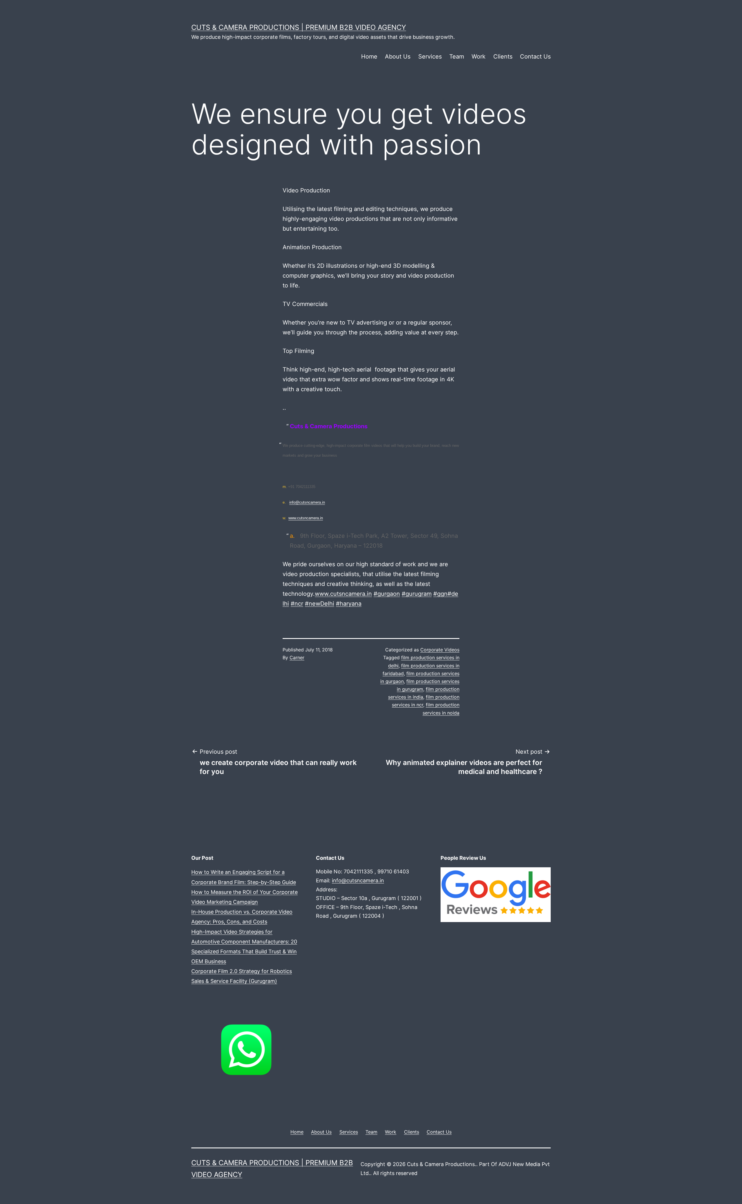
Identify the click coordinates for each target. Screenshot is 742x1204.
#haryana (348, 603)
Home (369, 56)
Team (456, 56)
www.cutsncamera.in (305, 518)
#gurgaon (387, 593)
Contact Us (535, 56)
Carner (297, 657)
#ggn (440, 593)
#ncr (297, 603)
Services (430, 56)
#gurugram (417, 593)
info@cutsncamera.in (307, 502)
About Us (397, 56)
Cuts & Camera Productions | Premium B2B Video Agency (298, 27)
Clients (502, 56)
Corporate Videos (439, 650)
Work (478, 56)
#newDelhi (319, 603)
